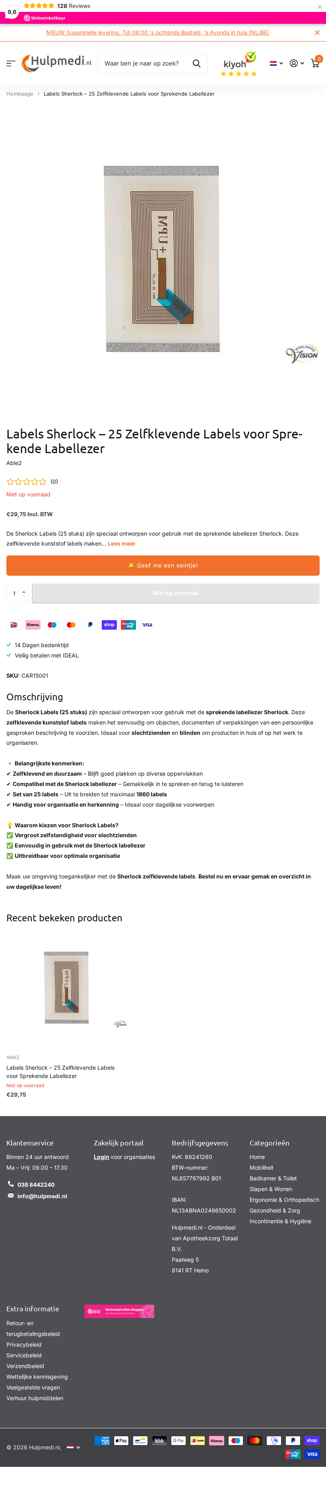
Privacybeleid (24, 1344)
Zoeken (197, 63)
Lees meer (122, 543)
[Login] (296, 63)
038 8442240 (35, 1184)
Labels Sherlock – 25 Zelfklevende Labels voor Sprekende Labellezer (60, 1071)
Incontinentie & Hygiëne (280, 1221)
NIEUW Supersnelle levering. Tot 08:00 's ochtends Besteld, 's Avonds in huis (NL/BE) (157, 32)
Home (257, 1156)
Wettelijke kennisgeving (37, 1376)
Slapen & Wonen (271, 1189)
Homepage (19, 93)
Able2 (14, 462)
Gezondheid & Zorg (275, 1210)
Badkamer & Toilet (273, 1178)
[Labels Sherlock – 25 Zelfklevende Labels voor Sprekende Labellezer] (66, 988)
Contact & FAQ (11, 63)
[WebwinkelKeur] (119, 1311)
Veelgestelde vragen (33, 1387)
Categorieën (269, 1142)
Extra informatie (32, 1308)
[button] (163, 565)
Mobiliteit (262, 1167)
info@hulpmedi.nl (42, 1196)
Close (317, 32)
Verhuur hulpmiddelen (34, 1398)
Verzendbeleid (25, 1365)
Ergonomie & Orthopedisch (284, 1199)
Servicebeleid (24, 1355)
